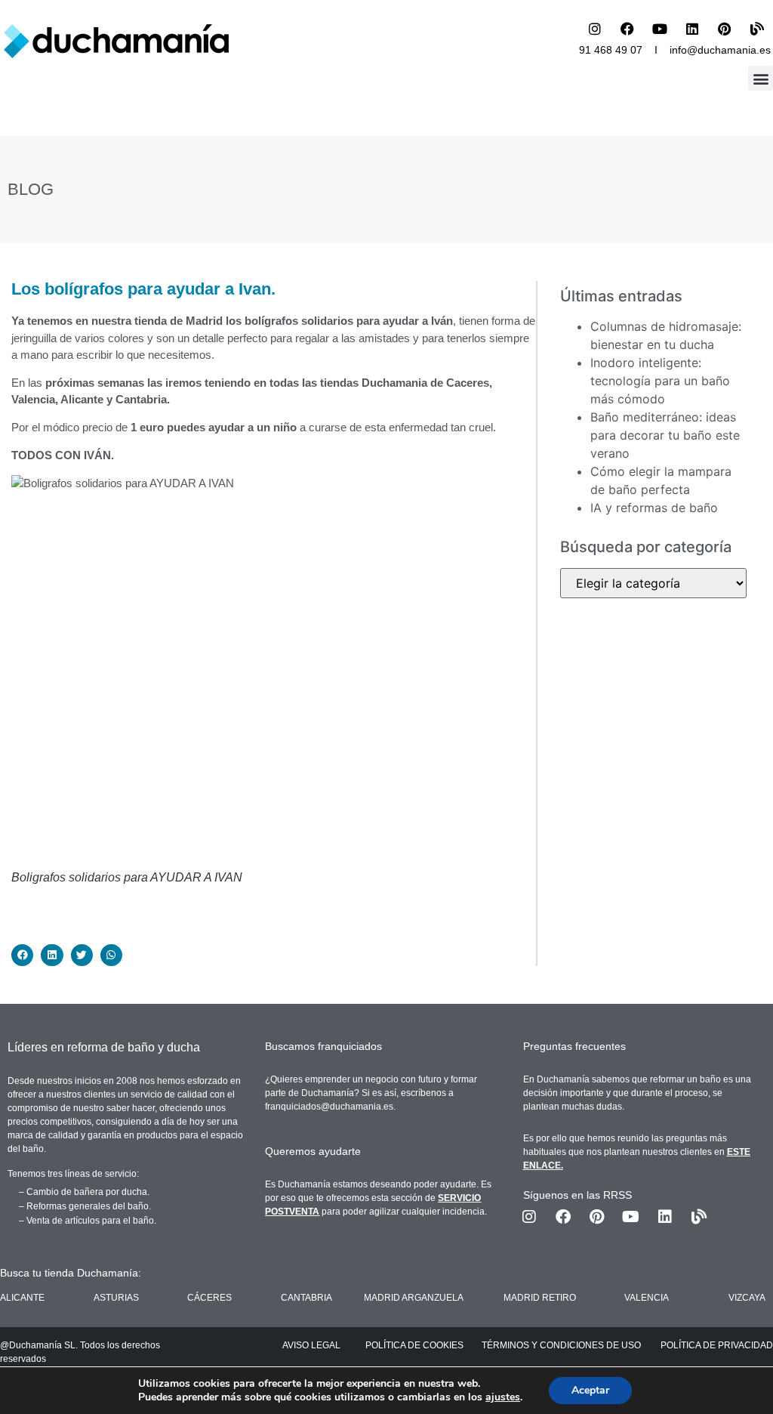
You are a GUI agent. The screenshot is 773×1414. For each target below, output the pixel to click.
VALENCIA (646, 1297)
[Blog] (757, 28)
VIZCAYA (746, 1297)
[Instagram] (594, 28)
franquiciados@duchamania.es (329, 1106)
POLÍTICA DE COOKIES (414, 1345)
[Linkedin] (692, 28)
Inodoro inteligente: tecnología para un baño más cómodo (660, 380)
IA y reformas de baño (654, 507)
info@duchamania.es (720, 50)
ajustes (502, 1397)
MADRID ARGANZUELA (413, 1297)
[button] (760, 78)
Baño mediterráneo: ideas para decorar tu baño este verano (665, 435)
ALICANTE (22, 1297)
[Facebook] (627, 28)
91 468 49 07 (610, 50)
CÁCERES (209, 1297)
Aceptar (590, 1390)
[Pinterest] (724, 28)
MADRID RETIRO (540, 1297)
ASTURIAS (116, 1297)
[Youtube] (659, 28)
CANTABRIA (306, 1297)
